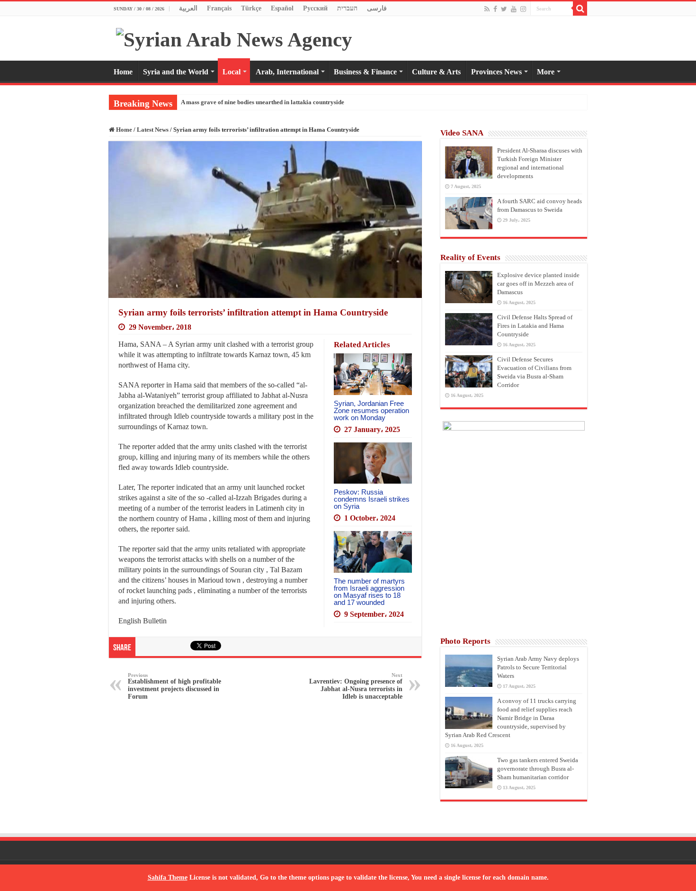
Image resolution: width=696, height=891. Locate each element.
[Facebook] (495, 9)
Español (282, 8)
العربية (188, 8)
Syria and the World (175, 72)
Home (123, 72)
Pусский (315, 8)
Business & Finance (365, 72)
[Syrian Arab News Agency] (234, 37)
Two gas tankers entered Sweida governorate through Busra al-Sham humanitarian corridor (537, 768)
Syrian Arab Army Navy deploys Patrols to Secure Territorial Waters (538, 667)
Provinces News (496, 72)
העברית (347, 8)
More (545, 72)
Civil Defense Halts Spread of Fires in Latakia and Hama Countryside (534, 326)
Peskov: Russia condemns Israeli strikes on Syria (372, 499)
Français (219, 8)
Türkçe (251, 8)
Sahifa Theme (167, 877)
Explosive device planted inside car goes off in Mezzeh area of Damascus (538, 283)
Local (232, 72)
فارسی (377, 8)
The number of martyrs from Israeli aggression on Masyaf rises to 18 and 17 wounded (369, 591)
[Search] (580, 8)
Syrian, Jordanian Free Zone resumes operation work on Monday (371, 410)
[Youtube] (514, 9)
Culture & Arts (436, 72)
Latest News (153, 129)
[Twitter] (504, 9)
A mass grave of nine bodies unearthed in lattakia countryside (262, 102)
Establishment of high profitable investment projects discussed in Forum (174, 686)
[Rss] (487, 9)
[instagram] (523, 9)
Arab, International (287, 72)
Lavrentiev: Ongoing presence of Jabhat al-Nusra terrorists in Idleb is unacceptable (355, 686)
